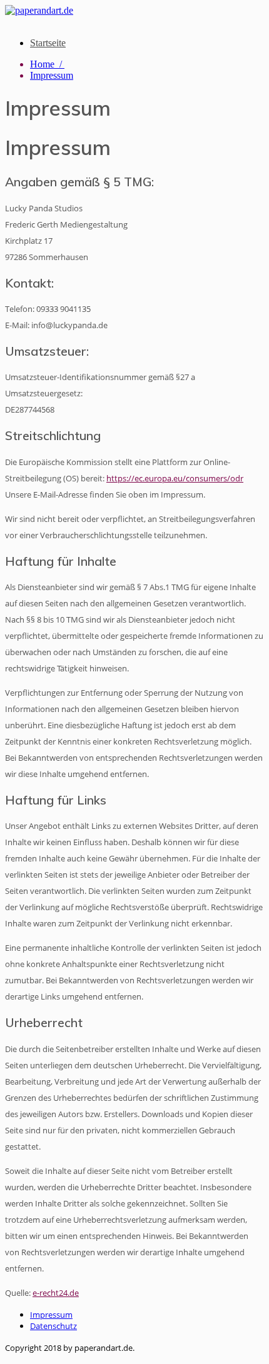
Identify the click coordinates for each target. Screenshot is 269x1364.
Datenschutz (53, 1325)
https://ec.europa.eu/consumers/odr (174, 478)
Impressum (51, 75)
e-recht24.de (56, 1292)
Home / (47, 64)
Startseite (48, 43)
